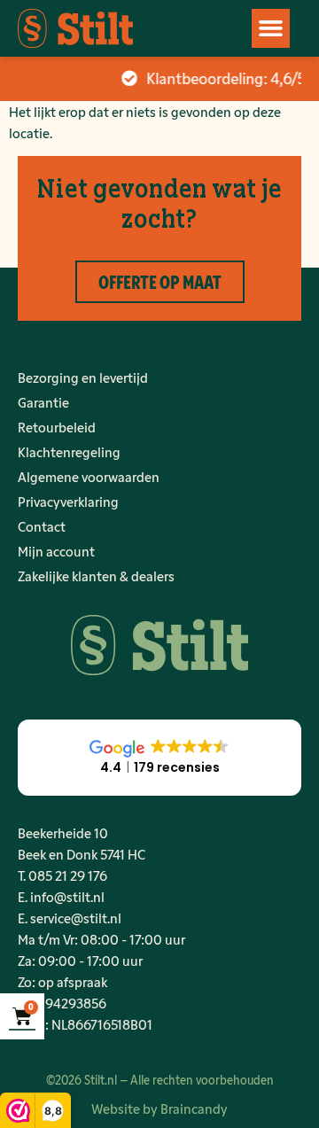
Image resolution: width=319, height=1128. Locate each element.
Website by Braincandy (159, 1108)
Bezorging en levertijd (83, 377)
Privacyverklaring (68, 501)
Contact (42, 525)
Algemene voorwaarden (89, 476)
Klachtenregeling (69, 451)
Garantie (43, 401)
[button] (271, 28)
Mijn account (56, 550)
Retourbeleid (57, 426)
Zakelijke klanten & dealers (96, 575)
